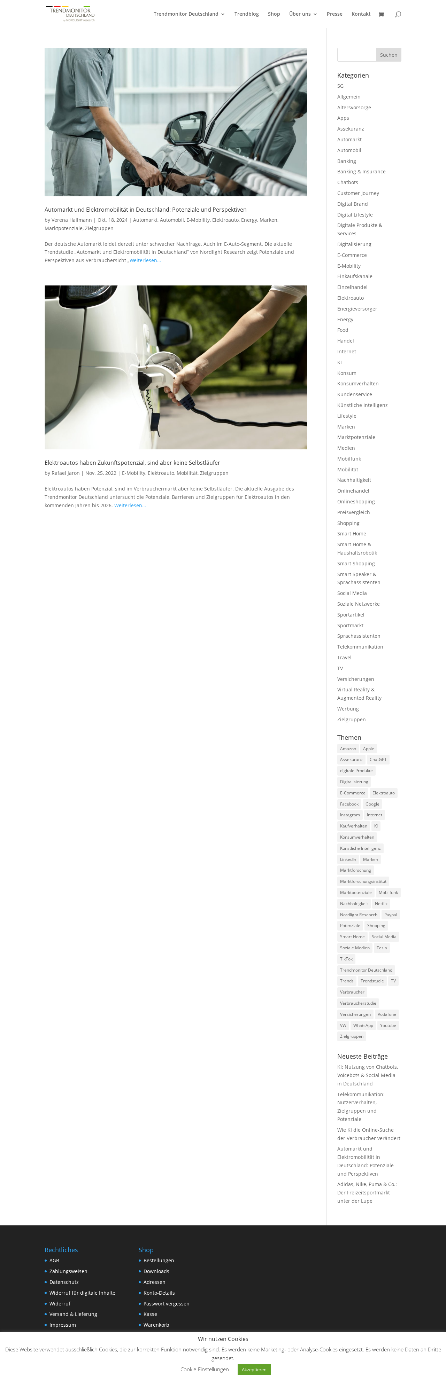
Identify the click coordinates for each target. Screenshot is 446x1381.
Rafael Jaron (66, 473)
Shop (274, 14)
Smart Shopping (356, 563)
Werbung (348, 708)
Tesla (382, 948)
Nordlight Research (358, 915)
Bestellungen (159, 1260)
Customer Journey (358, 193)
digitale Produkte (356, 771)
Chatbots (347, 182)
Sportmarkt (350, 625)
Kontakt (361, 14)
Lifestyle (346, 416)
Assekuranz (350, 128)
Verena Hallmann (72, 220)
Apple (368, 749)
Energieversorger (357, 308)
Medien (346, 448)
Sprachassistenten (358, 636)
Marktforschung (355, 870)
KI (339, 362)
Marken (268, 220)
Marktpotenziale (64, 228)
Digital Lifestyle (355, 214)
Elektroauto (225, 220)
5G (340, 86)
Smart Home (351, 533)
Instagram (350, 815)
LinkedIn (348, 859)
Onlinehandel (353, 490)
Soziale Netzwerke (358, 604)
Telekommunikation (360, 646)
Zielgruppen (99, 228)
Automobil (172, 220)
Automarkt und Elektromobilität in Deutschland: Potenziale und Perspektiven (146, 209)
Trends (347, 981)
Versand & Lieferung (73, 1314)
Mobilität (187, 473)
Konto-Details (159, 1292)
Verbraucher (352, 992)
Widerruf (59, 1303)
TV (340, 668)
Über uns (300, 14)
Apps (343, 118)
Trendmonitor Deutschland (186, 14)
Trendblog (246, 14)
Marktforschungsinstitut (363, 881)
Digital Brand (352, 204)
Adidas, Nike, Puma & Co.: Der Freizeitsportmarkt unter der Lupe (367, 1192)
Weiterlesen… (145, 260)
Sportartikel (350, 614)
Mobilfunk (349, 458)
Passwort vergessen (167, 1303)
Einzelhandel (352, 287)
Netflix (381, 904)
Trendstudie (372, 981)
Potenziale (350, 925)
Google (372, 804)
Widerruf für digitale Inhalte (82, 1292)
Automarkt (145, 220)
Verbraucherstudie (358, 1003)
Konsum (346, 373)
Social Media (352, 593)
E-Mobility (198, 220)
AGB (54, 1260)
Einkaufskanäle (354, 276)
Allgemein (349, 96)
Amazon (348, 749)
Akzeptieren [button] (254, 1369)
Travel (344, 657)
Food (342, 330)
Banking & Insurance (361, 171)
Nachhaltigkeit (354, 480)
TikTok (346, 959)
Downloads (156, 1271)
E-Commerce (352, 255)
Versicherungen (355, 679)
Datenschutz (64, 1282)
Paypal (390, 915)
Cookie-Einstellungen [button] (204, 1369)
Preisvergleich (353, 512)
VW (343, 1025)
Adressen (155, 1282)
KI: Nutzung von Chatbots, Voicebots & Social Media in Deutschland (367, 1075)
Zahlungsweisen (68, 1271)
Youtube (388, 1025)
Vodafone (387, 1014)
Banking (346, 161)
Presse (335, 14)
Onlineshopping (356, 501)
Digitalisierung (354, 244)
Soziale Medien (355, 948)
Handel (345, 340)
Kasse (150, 1314)
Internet (346, 351)
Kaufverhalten (353, 826)
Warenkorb (156, 1324)
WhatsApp (363, 1025)
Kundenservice (354, 394)
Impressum (62, 1324)
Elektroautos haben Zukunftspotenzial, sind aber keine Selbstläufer (132, 462)
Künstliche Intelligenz (362, 405)
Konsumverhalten (358, 383)
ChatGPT (378, 759)
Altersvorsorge (354, 107)
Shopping (348, 523)
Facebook (349, 804)
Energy (249, 220)
